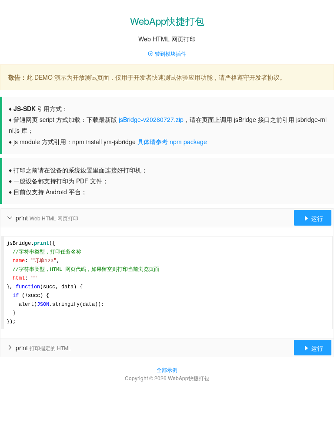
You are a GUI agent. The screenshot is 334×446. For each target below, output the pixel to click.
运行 (313, 218)
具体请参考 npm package (172, 141)
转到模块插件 (170, 53)
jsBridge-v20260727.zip (151, 119)
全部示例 (167, 369)
